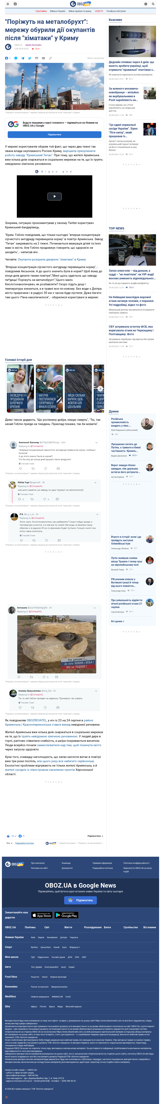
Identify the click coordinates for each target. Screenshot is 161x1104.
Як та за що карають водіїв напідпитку (129, 283)
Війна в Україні (57, 11)
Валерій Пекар (117, 570)
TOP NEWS (116, 228)
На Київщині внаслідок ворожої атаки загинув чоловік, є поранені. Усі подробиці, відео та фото (131, 300)
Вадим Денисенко (119, 456)
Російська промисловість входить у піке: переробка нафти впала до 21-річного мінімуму (123, 422)
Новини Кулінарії (58, 977)
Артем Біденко (117, 477)
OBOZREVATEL (37, 720)
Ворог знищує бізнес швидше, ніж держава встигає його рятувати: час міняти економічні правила (125, 469)
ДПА (70, 957)
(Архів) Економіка (33, 45)
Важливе (115, 20)
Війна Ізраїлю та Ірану (80, 11)
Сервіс (72, 967)
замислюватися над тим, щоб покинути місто (69, 745)
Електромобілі (51, 967)
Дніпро (63, 937)
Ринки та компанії (39, 987)
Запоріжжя (52, 937)
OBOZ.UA (18, 45)
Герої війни (41, 11)
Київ (33, 937)
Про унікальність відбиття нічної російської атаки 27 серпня (126, 603)
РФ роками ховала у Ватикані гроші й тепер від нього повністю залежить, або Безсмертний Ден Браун (125, 583)
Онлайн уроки (58, 957)
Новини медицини (40, 996)
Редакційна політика (24, 843)
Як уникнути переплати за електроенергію (130, 74)
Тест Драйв (36, 967)
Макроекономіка (59, 987)
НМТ (84, 957)
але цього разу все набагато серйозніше (65, 761)
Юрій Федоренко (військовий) (124, 430)
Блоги (107, 927)
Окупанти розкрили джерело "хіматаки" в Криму (52, 259)
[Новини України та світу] (51, 844)
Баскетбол (46, 947)
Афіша (34, 1006)
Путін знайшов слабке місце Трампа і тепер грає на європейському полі (126, 561)
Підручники (43, 957)
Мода (60, 1006)
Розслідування (93, 927)
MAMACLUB (57, 996)
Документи (67, 868)
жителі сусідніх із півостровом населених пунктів (40, 770)
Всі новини (149, 927)
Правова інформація (102, 863)
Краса (52, 1006)
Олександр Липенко (120, 548)
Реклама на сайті (39, 868)
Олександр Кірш (118, 591)
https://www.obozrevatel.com (108, 1020)
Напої (44, 977)
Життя (68, 927)
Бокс (64, 947)
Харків (41, 937)
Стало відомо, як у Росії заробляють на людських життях (122, 108)
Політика (30, 927)
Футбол (34, 947)
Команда (66, 863)
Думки (114, 411)
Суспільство (131, 927)
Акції (63, 967)
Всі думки (116, 621)
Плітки (43, 1006)
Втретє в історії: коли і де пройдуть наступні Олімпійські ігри (126, 540)
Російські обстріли (116, 11)
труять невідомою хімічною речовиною (49, 736)
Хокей (56, 947)
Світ (46, 927)
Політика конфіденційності (136, 863)
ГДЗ (33, 957)
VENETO (99, 11)
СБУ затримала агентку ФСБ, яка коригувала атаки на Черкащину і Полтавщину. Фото (131, 330)
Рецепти (35, 977)
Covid (68, 996)
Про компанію (38, 863)
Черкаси (74, 937)
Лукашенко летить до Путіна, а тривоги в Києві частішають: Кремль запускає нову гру (126, 448)
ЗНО (77, 957)
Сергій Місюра (117, 612)
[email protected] (41, 1081)
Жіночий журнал (74, 1006)
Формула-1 (75, 947)
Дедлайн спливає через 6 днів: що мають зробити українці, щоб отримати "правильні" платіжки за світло (131, 66)
